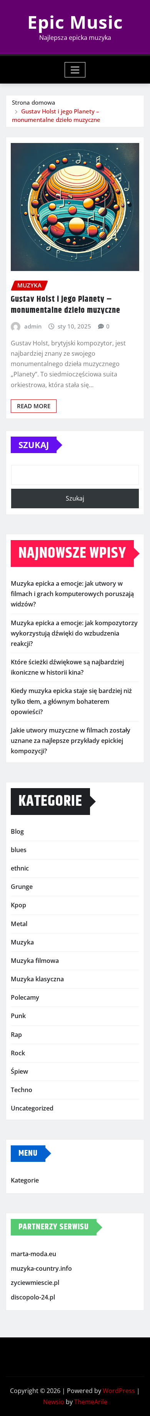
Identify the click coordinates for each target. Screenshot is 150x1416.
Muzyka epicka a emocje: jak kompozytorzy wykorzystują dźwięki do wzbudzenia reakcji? (74, 633)
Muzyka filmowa (35, 960)
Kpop (18, 905)
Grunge (22, 886)
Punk (18, 1016)
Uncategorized (32, 1108)
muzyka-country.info (41, 1268)
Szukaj (33, 444)
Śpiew (19, 1071)
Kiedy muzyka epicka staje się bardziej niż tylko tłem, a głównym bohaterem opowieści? (71, 701)
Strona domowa (33, 102)
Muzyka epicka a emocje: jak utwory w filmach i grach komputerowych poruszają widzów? (72, 593)
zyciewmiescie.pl (35, 1282)
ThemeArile (90, 1402)
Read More (33, 406)
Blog (17, 831)
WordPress (119, 1390)
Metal (19, 924)
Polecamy (25, 997)
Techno (21, 1090)
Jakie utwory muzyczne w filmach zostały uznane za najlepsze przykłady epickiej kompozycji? (70, 740)
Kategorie (25, 1180)
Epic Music (75, 22)
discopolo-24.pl (33, 1297)
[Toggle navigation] (75, 69)
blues (19, 850)
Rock (18, 1053)
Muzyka (22, 942)
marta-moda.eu (33, 1254)
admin (33, 326)
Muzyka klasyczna (37, 979)
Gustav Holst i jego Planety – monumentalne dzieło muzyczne (65, 305)
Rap (16, 1034)
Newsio (53, 1402)
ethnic (20, 868)
